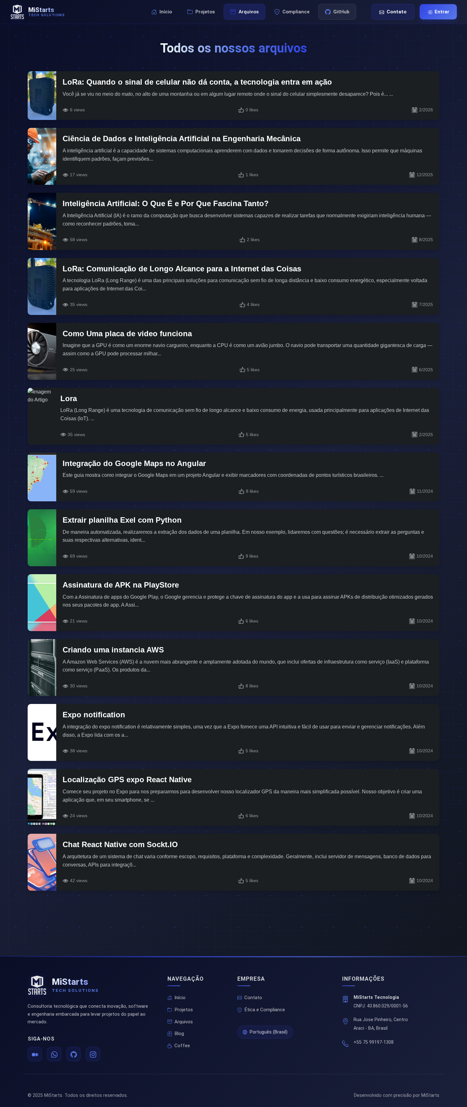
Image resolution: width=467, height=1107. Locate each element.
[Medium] (35, 1054)
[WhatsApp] (54, 1054)
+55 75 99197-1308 (374, 1042)
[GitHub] (73, 1054)
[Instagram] (93, 1054)
